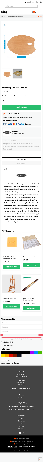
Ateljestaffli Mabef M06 (9, 298)
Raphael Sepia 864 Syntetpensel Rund (28, 299)
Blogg (21, 423)
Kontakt (21, 426)
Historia (21, 418)
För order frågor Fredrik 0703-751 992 (21, 406)
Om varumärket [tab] (21, 159)
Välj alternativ (31, 308)
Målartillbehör (23, 143)
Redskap (13, 146)
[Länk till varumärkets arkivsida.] (21, 176)
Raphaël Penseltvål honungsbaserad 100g (9, 257)
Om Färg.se (21, 421)
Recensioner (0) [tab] (21, 163)
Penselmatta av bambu (29, 257)
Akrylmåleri (14, 143)
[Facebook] (20, 432)
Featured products (8, 345)
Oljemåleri (6, 146)
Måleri (31, 143)
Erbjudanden (8, 342)
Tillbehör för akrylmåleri (25, 146)
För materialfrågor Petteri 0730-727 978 (21, 409)
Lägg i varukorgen (21, 107)
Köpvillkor (21, 429)
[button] (5, 25)
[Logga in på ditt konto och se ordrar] (41, 2)
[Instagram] (23, 432)
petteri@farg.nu (21, 398)
